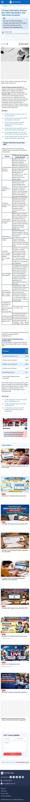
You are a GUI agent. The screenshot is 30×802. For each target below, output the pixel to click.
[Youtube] (23, 777)
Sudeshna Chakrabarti (7, 638)
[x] (14, 777)
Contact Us (4, 791)
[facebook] (11, 777)
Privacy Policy (4, 793)
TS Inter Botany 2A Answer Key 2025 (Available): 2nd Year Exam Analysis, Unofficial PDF (14, 409)
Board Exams (10, 762)
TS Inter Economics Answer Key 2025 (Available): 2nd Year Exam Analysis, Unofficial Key (14, 124)
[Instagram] (17, 777)
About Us (3, 788)
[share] (2, 44)
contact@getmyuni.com (9, 783)
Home (3, 762)
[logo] (15, 2)
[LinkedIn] (20, 777)
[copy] (4, 44)
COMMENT (12, 754)
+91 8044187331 (7, 780)
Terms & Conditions (6, 796)
